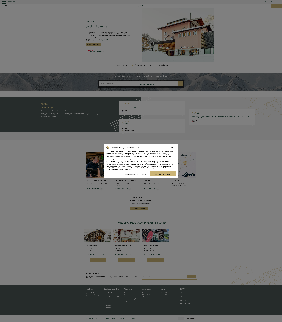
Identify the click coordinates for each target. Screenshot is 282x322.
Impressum (109, 173)
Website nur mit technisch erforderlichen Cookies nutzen (131, 173)
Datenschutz (117, 173)
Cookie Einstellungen (145, 173)
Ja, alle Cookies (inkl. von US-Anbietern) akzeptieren (162, 173)
